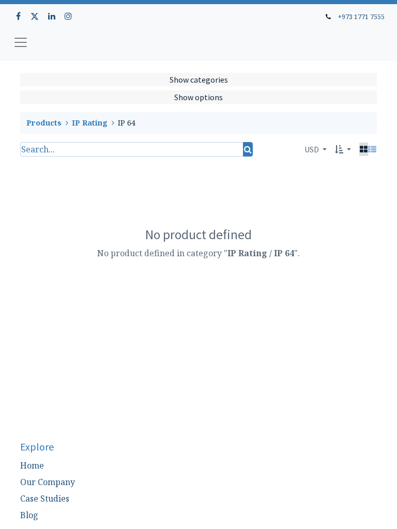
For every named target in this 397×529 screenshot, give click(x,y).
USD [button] (312, 149)
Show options (198, 97)
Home (32, 465)
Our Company (47, 482)
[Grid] (363, 149)
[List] (372, 149)
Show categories (199, 79)
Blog (29, 515)
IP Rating (90, 123)
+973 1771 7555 (361, 16)
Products (44, 123)
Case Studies (44, 498)
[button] (343, 149)
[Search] (248, 149)
